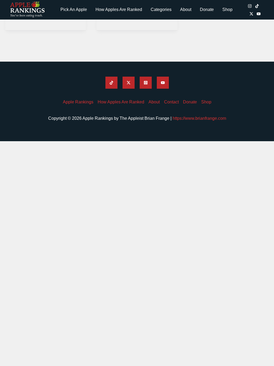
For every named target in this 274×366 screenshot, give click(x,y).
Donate (207, 9)
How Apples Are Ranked (119, 9)
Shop (227, 9)
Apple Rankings (78, 102)
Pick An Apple (73, 9)
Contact (171, 102)
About (185, 9)
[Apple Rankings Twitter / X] (251, 14)
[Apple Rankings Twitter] (129, 83)
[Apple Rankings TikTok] (257, 6)
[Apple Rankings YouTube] (259, 14)
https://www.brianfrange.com (199, 118)
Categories (161, 9)
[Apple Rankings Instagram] (250, 6)
